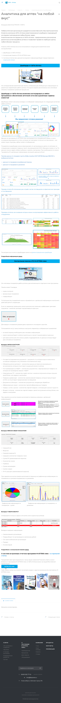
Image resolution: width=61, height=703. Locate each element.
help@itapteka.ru (31, 677)
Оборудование (26, 657)
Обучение (6, 649)
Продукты (49, 642)
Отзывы (38, 654)
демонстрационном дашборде (42, 252)
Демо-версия (25, 655)
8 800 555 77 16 (26, 674)
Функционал (25, 652)
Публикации (50, 649)
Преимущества (26, 650)
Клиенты (38, 651)
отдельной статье (8, 60)
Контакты (49, 645)
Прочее (5, 659)
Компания (39, 642)
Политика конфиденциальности (30, 695)
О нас (37, 645)
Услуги (5, 642)
